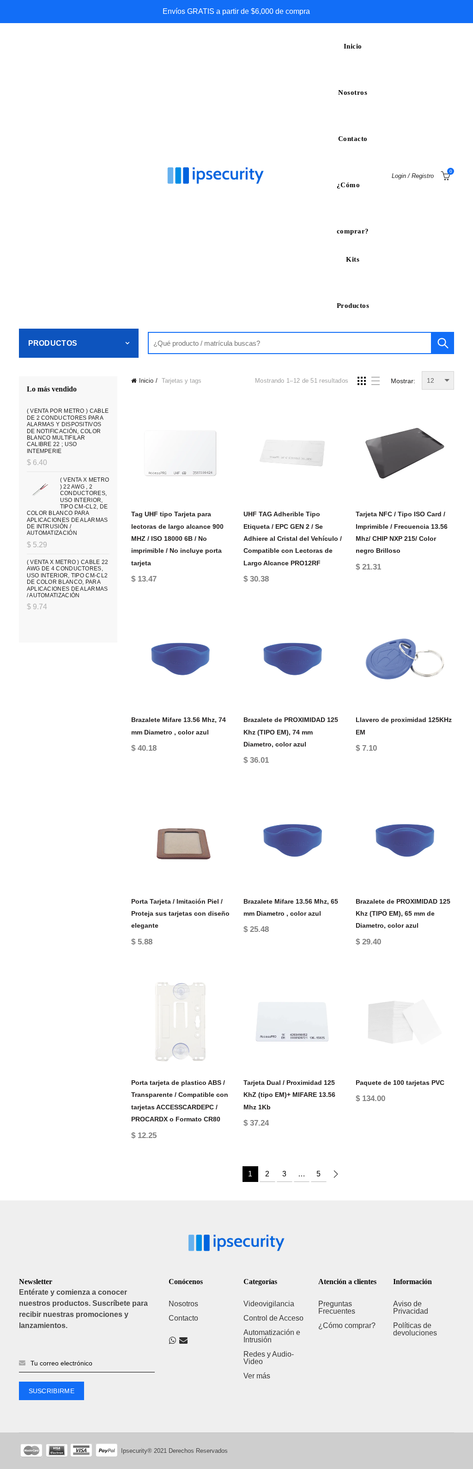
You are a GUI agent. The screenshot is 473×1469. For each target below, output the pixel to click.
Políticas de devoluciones (415, 1329)
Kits (352, 259)
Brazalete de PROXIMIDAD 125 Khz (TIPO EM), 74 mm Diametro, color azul (290, 732)
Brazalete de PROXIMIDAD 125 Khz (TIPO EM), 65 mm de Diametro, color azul (403, 914)
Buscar (442, 343)
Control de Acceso (273, 1318)
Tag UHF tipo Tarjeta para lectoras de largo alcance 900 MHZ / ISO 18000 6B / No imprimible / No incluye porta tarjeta (177, 538)
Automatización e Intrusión (271, 1336)
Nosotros (352, 92)
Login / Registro (413, 175)
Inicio (353, 46)
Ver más (256, 1376)
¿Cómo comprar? (353, 194)
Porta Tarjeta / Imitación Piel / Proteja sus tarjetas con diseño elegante (180, 914)
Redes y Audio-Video (268, 1357)
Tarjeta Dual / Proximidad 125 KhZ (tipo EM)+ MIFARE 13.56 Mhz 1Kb (289, 1095)
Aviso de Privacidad (410, 1307)
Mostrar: (403, 381)
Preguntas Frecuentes (336, 1307)
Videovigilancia (268, 1304)
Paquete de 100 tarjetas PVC (400, 1082)
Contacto (353, 138)
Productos (353, 305)
